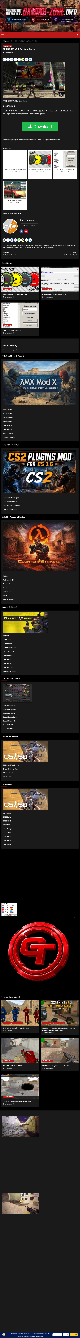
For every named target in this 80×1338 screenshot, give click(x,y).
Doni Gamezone (9, 52)
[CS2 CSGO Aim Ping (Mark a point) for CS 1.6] (60, 1050)
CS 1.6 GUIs (7, 663)
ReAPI (5, 596)
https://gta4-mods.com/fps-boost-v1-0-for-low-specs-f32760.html (34, 139)
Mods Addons (7, 421)
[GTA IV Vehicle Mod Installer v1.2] (60, 279)
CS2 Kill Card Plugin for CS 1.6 (12, 1066)
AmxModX (6, 584)
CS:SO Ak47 (7, 844)
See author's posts (29, 225)
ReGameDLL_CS (8, 580)
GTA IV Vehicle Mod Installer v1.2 (54, 294)
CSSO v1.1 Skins (8, 777)
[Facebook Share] (8, 59)
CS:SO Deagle (7, 829)
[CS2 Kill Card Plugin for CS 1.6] (20, 1050)
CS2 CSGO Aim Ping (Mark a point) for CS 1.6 (56, 1066)
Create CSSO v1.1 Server (11, 769)
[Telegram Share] (30, 59)
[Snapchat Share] (23, 59)
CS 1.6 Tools (7, 640)
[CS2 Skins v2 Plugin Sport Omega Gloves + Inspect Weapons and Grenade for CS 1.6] (60, 1013)
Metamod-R (7, 592)
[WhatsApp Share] (19, 59)
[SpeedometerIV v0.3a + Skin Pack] (20, 279)
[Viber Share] (15, 59)
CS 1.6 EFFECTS (8, 667)
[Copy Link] (4, 59)
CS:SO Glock (7, 821)
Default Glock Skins (9, 709)
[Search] (77, 35)
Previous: (9, 253)
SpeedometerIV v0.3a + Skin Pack (15, 294)
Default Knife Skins (9, 705)
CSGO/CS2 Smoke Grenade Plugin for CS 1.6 (17, 1102)
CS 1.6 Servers (7, 644)
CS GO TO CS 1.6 (8, 651)
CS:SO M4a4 (7, 840)
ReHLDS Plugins (8, 599)
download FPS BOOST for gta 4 (15, 245)
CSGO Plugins (7, 425)
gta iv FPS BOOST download (24, 247)
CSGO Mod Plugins (59, 1023)
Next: (70, 253)
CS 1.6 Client (7, 636)
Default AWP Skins (9, 729)
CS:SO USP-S (7, 825)
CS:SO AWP (7, 833)
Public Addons (8, 417)
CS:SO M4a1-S (7, 836)
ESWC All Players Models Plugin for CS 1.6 (16, 1028)
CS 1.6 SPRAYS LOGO (10, 647)
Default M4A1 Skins (9, 721)
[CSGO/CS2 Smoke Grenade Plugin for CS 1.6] (20, 1086)
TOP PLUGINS (7, 410)
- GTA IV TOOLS (8, 46)
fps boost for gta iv (9, 247)
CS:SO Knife (7, 817)
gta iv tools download (47, 247)
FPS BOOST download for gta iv (54, 245)
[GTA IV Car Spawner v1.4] (20, 315)
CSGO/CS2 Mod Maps (10, 509)
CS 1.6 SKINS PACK (9, 671)
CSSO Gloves (7, 813)
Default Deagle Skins (10, 717)
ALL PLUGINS (7, 414)
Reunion (6, 588)
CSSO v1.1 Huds (8, 773)
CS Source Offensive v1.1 (11, 765)
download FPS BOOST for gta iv (35, 245)
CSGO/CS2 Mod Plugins (11, 498)
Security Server (8, 433)
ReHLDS (5, 576)
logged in (15, 350)
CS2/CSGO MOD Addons (11, 505)
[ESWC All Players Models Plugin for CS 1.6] (20, 1013)
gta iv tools (37, 247)
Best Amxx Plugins (8, 1023)
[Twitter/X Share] (26, 59)
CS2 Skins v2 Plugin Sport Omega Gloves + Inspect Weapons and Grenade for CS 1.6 (58, 1029)
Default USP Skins (9, 713)
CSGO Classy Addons (10, 501)
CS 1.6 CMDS (7, 655)
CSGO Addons (7, 429)
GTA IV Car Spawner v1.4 (11, 330)
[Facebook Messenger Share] (12, 59)
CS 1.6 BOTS (7, 659)
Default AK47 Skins (9, 725)
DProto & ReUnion (9, 437)
